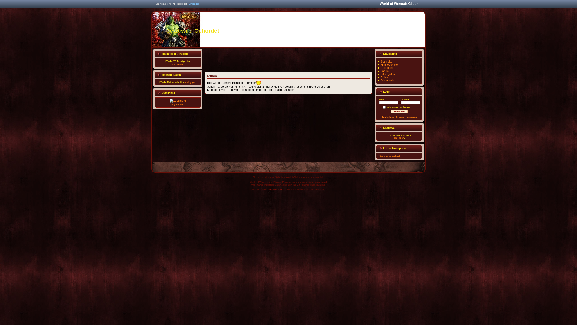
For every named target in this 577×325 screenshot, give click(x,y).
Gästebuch (387, 80)
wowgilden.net (274, 189)
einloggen (177, 64)
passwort (405, 99)
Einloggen (194, 3)
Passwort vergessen (406, 117)
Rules (384, 77)
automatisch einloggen (398, 107)
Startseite (386, 61)
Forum (385, 71)
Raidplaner (387, 68)
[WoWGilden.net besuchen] (399, 4)
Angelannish (177, 104)
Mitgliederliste (389, 64)
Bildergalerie (388, 74)
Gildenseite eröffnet (389, 156)
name (382, 99)
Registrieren (388, 117)
